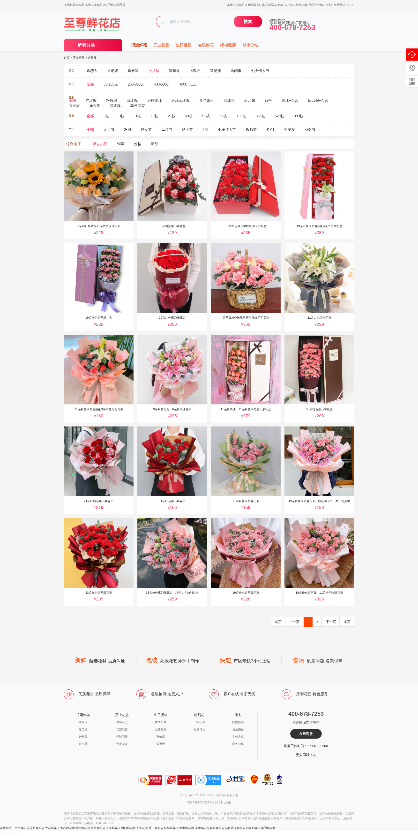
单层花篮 (122, 722)
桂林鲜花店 (171, 828)
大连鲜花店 (52, 828)
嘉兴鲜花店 (217, 828)
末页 (347, 622)
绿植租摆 (228, 45)
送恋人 (83, 722)
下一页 (331, 622)
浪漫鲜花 (139, 45)
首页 (67, 57)
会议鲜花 (206, 45)
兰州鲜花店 (22, 828)
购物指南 (238, 722)
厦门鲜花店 (156, 828)
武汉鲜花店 (253, 828)
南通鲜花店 (268, 828)
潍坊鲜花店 (82, 828)
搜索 (248, 21)
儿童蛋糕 (160, 729)
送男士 (160, 744)
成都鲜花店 (201, 828)
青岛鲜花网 (67, 828)
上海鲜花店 (113, 828)
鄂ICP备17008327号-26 (202, 802)
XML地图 (225, 802)
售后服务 (238, 729)
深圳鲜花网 (186, 828)
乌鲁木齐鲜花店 (235, 828)
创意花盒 (199, 729)
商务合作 (238, 744)
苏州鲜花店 (37, 828)
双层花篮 (122, 729)
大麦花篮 (122, 744)
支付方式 (238, 736)
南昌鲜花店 (98, 828)
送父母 (92, 57)
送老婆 (83, 729)
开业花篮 (161, 45)
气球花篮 (122, 736)
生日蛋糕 (183, 45)
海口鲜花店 (128, 828)
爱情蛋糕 (160, 722)
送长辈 (83, 736)
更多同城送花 (306, 755)
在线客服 (306, 734)
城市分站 (250, 45)
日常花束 (199, 722)
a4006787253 (9, 833)
